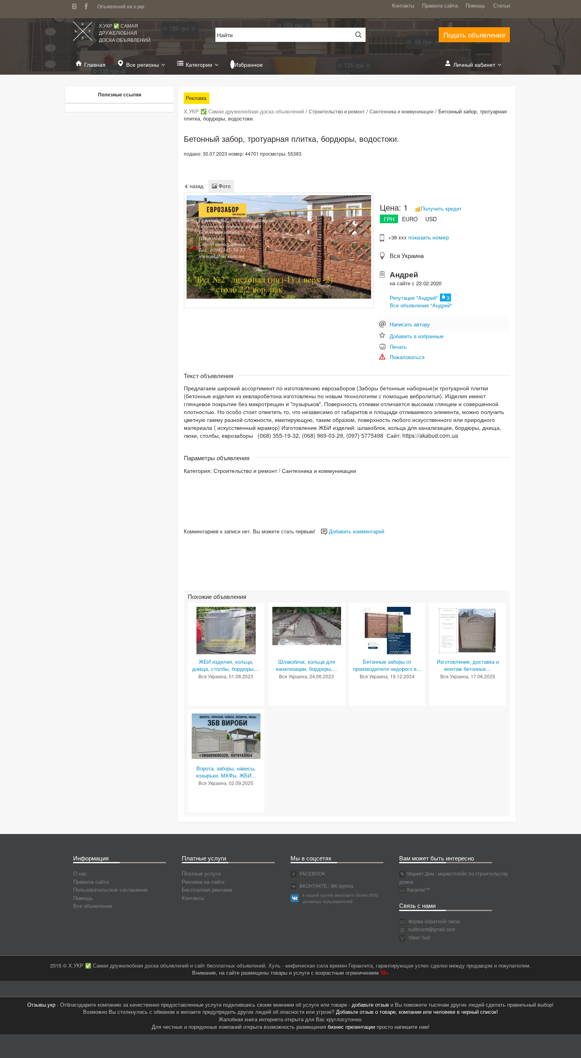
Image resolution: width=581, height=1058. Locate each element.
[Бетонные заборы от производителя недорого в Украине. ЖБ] (387, 629)
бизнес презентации (351, 1026)
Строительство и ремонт (337, 111)
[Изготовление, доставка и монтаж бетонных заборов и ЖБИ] (467, 629)
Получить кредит (441, 208)
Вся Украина (407, 255)
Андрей (404, 274)
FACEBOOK (311, 873)
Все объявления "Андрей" (421, 305)
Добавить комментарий (355, 531)
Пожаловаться (407, 357)
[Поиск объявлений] (356, 35)
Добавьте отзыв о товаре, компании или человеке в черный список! (417, 1011)
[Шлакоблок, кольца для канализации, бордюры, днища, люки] (306, 625)
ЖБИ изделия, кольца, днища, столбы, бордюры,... (226, 665)
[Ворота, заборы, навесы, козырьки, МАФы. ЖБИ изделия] (226, 735)
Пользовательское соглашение (110, 889)
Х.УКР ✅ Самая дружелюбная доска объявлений (125, 32)
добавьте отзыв (370, 1004)
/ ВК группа (341, 885)
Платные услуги (201, 873)
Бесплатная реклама (207, 889)
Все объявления (92, 905)
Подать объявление (474, 35)
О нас (80, 873)
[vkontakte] (76, 5)
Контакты (403, 5)
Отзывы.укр (41, 1004)
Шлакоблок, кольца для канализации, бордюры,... (306, 665)
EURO (410, 219)
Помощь (475, 5)
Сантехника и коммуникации (402, 111)
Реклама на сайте (203, 881)
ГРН (389, 219)
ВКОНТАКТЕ (312, 885)
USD (431, 219)
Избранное (248, 64)
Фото (223, 186)
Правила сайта (440, 5)
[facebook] (88, 5)
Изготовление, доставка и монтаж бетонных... (468, 665)
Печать (398, 346)
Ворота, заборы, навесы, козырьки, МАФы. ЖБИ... (226, 771)
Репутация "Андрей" (414, 297)
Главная (95, 64)
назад (196, 186)
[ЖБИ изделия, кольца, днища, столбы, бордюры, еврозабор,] (226, 629)
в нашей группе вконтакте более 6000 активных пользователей (340, 898)
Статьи (501, 5)
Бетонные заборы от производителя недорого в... (387, 665)
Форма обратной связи (433, 921)
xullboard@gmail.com (431, 929)
